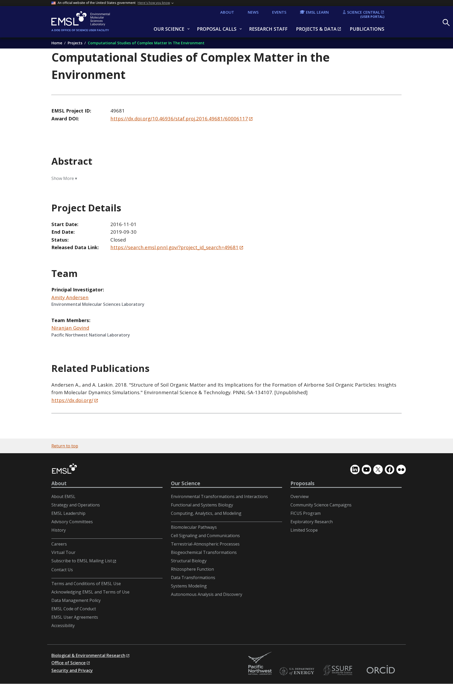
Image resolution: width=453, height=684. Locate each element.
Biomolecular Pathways (194, 527)
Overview (299, 496)
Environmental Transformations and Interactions (219, 496)
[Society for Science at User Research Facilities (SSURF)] (339, 670)
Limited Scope (304, 530)
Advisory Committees (72, 522)
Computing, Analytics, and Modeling (206, 513)
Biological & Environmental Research (88, 655)
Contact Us (62, 570)
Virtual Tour (63, 552)
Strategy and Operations (75, 505)
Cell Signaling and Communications (205, 535)
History (58, 530)
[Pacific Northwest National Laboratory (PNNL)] (260, 663)
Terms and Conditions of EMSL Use (86, 583)
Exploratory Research (311, 522)
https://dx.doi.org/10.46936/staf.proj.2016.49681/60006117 (179, 118)
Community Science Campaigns (321, 505)
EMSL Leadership (68, 513)
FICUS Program (305, 513)
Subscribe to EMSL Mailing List (81, 561)
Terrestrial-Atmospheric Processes (205, 544)
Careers (59, 544)
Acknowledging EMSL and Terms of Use (90, 592)
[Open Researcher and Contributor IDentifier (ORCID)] (381, 670)
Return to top (64, 446)
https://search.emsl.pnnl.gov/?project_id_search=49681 (174, 247)
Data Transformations (193, 577)
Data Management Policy (76, 600)
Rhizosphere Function (192, 569)
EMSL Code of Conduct (73, 609)
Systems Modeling (189, 586)
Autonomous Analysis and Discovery (206, 594)
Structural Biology (189, 561)
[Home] (93, 22)
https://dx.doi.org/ (72, 400)
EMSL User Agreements (74, 617)
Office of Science (68, 663)
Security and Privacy (72, 670)
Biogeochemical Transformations (204, 552)
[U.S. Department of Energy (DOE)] (297, 671)
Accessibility (63, 625)
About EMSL (63, 496)
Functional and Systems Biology (202, 505)
